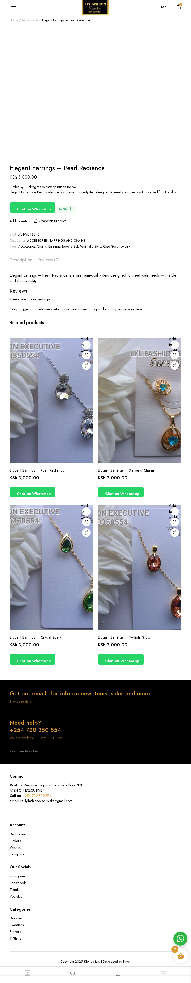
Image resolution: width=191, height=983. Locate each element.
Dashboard (19, 834)
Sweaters (17, 925)
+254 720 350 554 (37, 795)
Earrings (54, 246)
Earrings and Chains (67, 240)
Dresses (16, 918)
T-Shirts (15, 938)
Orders (15, 840)
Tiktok (14, 889)
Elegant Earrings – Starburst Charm (126, 470)
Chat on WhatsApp (34, 209)
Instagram (17, 876)
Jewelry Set (70, 246)
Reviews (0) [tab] (48, 260)
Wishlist (16, 847)
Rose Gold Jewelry (116, 246)
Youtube (16, 896)
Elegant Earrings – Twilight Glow (124, 637)
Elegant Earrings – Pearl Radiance (37, 470)
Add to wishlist (20, 221)
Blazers (15, 931)
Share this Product (52, 220)
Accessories (30, 20)
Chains (42, 246)
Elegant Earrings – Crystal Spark (35, 637)
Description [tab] (21, 260)
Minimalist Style (90, 246)
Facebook (18, 883)
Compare (86, 365)
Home (14, 20)
